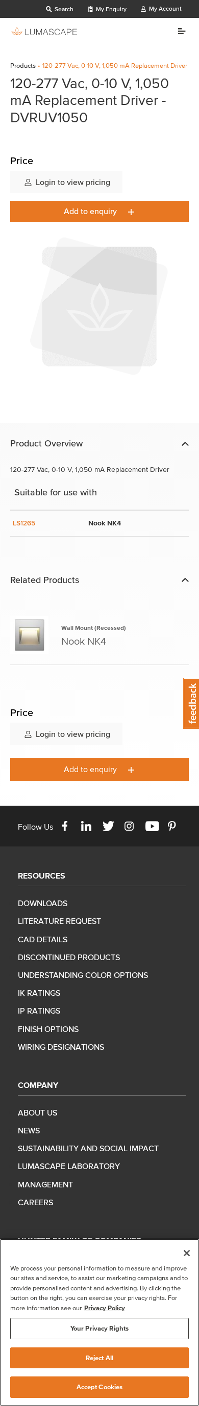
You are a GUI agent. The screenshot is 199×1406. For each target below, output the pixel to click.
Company (38, 1085)
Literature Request (59, 920)
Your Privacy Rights (99, 1328)
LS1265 (24, 523)
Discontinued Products (69, 957)
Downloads (42, 903)
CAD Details (42, 939)
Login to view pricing (72, 182)
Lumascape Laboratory (69, 1166)
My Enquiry (110, 9)
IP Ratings (39, 1010)
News (29, 1130)
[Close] (187, 1253)
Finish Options (48, 1028)
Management (45, 1184)
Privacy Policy (104, 1308)
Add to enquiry (91, 211)
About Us (37, 1112)
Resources (41, 875)
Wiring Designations (61, 1046)
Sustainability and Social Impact (88, 1148)
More (177, 31)
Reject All (99, 1358)
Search (63, 9)
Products (23, 65)
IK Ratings (39, 992)
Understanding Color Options (83, 974)
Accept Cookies (100, 1387)
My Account (164, 8)
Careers (35, 1202)
